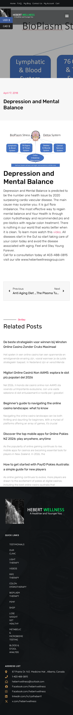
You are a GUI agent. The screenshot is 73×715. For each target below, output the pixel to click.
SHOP (12, 607)
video (57, 232)
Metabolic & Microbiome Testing (16, 634)
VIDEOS (13, 568)
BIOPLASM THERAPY (14, 594)
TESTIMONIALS (16, 544)
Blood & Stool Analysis (14, 648)
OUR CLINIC (12, 552)
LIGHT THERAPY (14, 561)
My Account (49, 3)
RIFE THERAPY (14, 576)
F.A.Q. (19, 3)
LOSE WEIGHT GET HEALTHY (14, 618)
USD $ (8, 19)
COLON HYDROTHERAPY (16, 585)
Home (12, 3)
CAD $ (8, 26)
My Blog (27, 3)
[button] (67, 16)
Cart (57, 3)
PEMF (12, 601)
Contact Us (37, 3)
